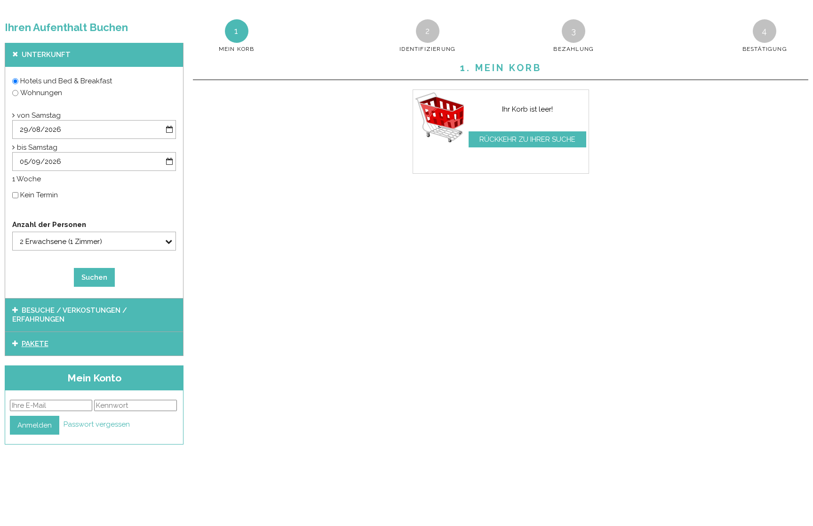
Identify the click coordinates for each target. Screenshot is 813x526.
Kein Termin (39, 195)
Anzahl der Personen (49, 224)
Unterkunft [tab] (46, 54)
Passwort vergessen (97, 424)
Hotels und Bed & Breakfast (66, 81)
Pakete (35, 344)
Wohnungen (41, 93)
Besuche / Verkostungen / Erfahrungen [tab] (69, 315)
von (23, 115)
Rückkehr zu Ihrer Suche (527, 139)
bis (21, 147)
